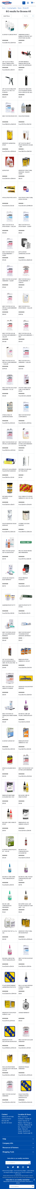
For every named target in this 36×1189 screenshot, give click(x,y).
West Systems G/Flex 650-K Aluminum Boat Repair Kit (8, 634)
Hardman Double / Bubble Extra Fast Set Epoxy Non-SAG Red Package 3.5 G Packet (25, 36)
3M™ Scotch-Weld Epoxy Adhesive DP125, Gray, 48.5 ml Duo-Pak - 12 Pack (9, 661)
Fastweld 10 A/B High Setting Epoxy (25, 470)
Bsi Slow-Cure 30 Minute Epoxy (24, 796)
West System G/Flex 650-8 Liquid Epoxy (8, 551)
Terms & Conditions (25, 1172)
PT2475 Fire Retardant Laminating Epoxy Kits (9, 986)
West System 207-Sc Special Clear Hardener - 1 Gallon (9, 362)
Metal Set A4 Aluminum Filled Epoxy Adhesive (9, 470)
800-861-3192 (5, 1121)
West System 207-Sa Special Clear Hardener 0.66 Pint (9, 307)
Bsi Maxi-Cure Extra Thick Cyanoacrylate (8, 959)
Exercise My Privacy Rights (20, 1170)
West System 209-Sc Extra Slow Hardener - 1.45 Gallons (26, 443)
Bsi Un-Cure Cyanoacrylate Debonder (6, 905)
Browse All (25, 8)
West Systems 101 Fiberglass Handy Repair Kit (9, 715)
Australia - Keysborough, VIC (25, 1133)
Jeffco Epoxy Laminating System (24, 252)
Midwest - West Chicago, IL (25, 1123)
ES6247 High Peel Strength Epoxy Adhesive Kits (24, 1095)
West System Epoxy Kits (9, 116)
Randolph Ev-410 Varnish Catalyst (24, 823)
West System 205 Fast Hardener (9, 1095)
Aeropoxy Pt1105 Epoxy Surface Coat (9, 1013)
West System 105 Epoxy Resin (26, 959)
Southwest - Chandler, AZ (24, 1119)
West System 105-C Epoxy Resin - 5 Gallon (25, 307)
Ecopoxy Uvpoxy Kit (8, 741)
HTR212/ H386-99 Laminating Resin (7, 415)
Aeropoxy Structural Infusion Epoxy (25, 932)
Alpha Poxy (5, 170)
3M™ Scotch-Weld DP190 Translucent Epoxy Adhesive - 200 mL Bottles (9, 63)
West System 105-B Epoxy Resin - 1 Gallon (9, 225)
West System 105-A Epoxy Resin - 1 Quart (25, 225)
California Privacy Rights (7, 1170)
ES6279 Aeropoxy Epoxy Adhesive (9, 524)
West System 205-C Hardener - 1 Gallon (25, 361)
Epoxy (19, 8)
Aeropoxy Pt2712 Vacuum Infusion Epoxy (9, 1040)
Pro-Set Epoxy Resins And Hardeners (25, 551)
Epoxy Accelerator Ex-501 (9, 769)
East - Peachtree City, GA (24, 1127)
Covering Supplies (11, 8)
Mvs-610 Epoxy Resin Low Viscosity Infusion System (9, 1068)
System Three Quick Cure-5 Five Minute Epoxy (25, 389)
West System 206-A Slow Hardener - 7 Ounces (24, 280)
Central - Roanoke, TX (23, 1121)
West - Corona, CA (22, 1116)
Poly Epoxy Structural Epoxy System (26, 198)
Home (3, 8)
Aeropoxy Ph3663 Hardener (24, 1067)
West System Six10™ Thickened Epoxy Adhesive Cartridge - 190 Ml (25, 634)
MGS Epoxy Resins (24, 116)
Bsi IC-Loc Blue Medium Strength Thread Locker (25, 987)
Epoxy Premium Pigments (23, 578)
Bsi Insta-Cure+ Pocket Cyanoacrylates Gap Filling (26, 878)
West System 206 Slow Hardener (26, 1040)
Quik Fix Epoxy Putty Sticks (25, 606)
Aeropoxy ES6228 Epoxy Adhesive (26, 687)
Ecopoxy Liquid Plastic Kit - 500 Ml (9, 850)
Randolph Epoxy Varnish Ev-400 (24, 741)
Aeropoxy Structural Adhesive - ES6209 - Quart (25, 172)
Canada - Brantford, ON (24, 1131)
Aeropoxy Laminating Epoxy (8, 144)
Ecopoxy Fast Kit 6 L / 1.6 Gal (9, 932)
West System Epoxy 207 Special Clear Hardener (9, 443)
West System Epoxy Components (25, 415)
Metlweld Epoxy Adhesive (7, 497)
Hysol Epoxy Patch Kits (9, 197)
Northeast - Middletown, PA (25, 1125)
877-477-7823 (10, 1116)
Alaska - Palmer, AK (23, 1129)
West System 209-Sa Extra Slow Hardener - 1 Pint (26, 335)
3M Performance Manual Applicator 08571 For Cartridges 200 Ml (25, 63)
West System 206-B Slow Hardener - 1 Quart (8, 253)
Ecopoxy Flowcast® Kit (9, 34)
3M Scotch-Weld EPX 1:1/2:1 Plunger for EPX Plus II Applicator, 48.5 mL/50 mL (25, 90)
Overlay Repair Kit (24, 1012)
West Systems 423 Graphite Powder (8, 687)
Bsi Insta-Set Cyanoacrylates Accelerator (23, 851)
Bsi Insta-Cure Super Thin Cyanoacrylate (8, 877)
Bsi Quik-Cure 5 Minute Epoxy (9, 823)
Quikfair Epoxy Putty (8, 605)
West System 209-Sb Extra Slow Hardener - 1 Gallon (9, 335)
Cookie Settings (30, 1170)
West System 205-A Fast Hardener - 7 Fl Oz (9, 388)
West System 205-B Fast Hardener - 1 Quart (9, 280)
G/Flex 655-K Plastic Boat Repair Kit (8, 578)
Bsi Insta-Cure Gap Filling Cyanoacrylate (25, 714)
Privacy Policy (18, 1174)
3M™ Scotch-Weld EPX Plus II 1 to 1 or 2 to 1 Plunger (9, 90)
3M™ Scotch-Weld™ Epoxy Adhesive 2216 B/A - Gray (26, 144)
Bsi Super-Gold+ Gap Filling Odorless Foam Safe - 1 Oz (26, 905)
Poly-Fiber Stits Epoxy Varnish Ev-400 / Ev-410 (26, 497)
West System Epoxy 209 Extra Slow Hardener (26, 769)
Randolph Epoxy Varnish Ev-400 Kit (24, 660)
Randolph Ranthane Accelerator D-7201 (8, 796)
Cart (33, 2)
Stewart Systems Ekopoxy (24, 524)
